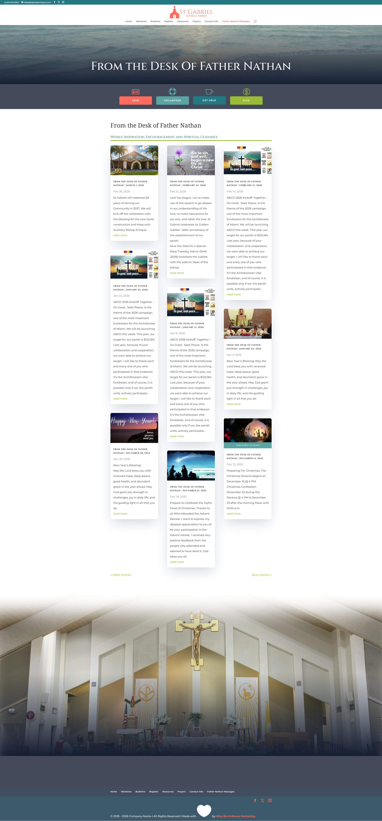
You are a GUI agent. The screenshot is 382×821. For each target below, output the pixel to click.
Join (135, 100)
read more (120, 235)
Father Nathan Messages (235, 21)
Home (128, 21)
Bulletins (155, 21)
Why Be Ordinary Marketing (235, 816)
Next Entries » (262, 575)
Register (168, 21)
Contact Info (211, 21)
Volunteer (172, 100)
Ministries (141, 21)
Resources (183, 21)
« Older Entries (120, 575)
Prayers (197, 21)
